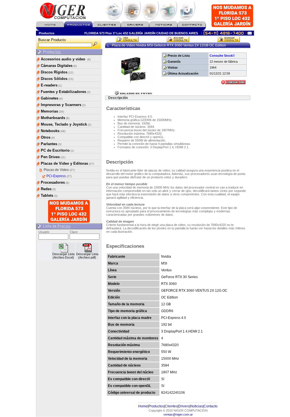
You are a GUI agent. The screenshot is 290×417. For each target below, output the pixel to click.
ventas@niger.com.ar (178, 414)
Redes (48, 189)
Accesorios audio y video (66, 59)
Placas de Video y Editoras (67, 163)
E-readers (51, 85)
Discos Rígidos (57, 72)
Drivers (183, 406)
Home (143, 406)
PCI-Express (59, 176)
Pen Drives (53, 157)
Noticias (196, 406)
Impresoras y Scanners (63, 105)
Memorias (52, 111)
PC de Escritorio (57, 150)
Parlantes (51, 144)
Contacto (211, 406)
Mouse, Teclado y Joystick (66, 124)
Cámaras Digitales (59, 65)
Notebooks (53, 131)
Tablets (49, 195)
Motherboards (55, 118)
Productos (156, 406)
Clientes (171, 406)
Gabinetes (52, 98)
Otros (48, 137)
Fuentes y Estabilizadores (65, 92)
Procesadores (55, 182)
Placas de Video (59, 170)
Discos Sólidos (57, 79)
